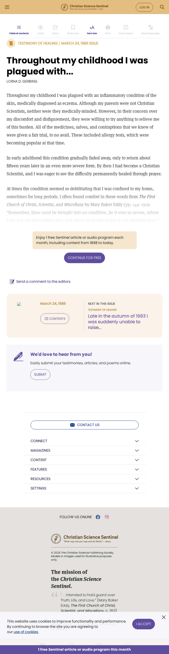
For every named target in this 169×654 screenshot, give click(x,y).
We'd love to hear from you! (61, 354)
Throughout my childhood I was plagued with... (77, 66)
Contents (57, 318)
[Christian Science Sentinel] (84, 7)
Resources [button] (40, 478)
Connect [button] (39, 440)
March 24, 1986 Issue (79, 43)
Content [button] (39, 459)
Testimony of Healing (37, 43)
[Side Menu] (7, 7)
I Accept (143, 623)
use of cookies (26, 631)
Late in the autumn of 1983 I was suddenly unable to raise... (118, 322)
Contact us (88, 424)
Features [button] (39, 469)
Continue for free (84, 257)
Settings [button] (38, 488)
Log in (144, 7)
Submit (40, 374)
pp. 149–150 (136, 204)
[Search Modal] (162, 7)
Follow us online (76, 517)
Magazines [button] (40, 450)
